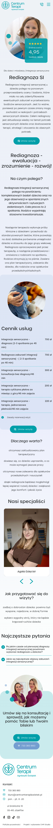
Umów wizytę (28, 141)
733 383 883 (28, 746)
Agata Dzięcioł (26, 571)
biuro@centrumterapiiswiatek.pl (25, 795)
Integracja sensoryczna (37, 71)
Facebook (32, 57)
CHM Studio (45, 825)
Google (40, 57)
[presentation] (21, 581)
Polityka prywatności (11, 825)
